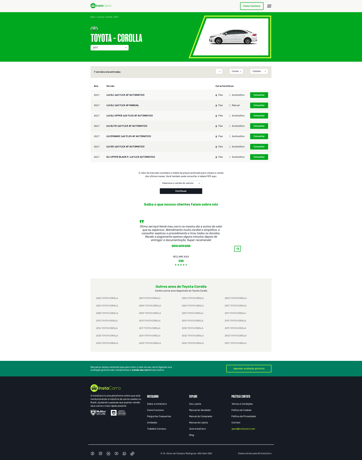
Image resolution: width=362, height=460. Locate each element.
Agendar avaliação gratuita (248, 368)
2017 (116, 17)
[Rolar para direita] (237, 249)
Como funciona (251, 6)
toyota (100, 17)
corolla (109, 17)
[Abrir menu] (269, 6)
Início (92, 17)
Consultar (259, 95)
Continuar (181, 191)
